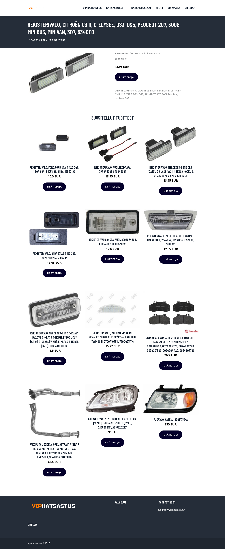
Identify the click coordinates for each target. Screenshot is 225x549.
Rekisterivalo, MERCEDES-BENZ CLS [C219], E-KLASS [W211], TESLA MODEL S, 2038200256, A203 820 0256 (171, 171)
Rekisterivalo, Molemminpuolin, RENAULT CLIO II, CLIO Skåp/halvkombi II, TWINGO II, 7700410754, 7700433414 (112, 337)
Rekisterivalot (57, 39)
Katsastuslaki (141, 8)
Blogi (159, 8)
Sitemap (190, 8)
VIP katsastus (92, 8)
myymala (174, 8)
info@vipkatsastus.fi (173, 509)
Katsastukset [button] (115, 8)
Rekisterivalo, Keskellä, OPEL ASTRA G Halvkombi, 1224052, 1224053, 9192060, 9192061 (170, 240)
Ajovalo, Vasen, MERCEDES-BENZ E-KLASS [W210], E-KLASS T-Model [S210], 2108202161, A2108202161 (112, 423)
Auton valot (38, 39)
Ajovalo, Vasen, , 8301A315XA (171, 419)
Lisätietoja (126, 77)
